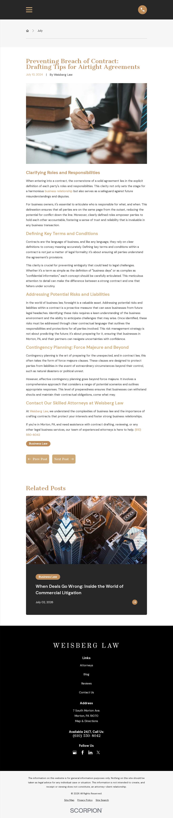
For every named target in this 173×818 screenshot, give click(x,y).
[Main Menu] (29, 10)
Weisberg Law (39, 411)
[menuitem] (69, 800)
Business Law (38, 443)
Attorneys (86, 665)
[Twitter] (98, 752)
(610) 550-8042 (86, 735)
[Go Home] (27, 30)
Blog (86, 674)
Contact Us (86, 692)
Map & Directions (86, 721)
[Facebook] (83, 752)
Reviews (86, 683)
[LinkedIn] (90, 752)
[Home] (86, 646)
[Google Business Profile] (75, 752)
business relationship (58, 191)
